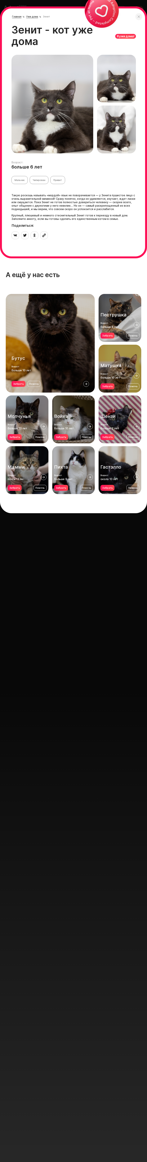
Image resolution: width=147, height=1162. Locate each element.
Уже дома (32, 16)
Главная (16, 16)
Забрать (18, 383)
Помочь (34, 383)
